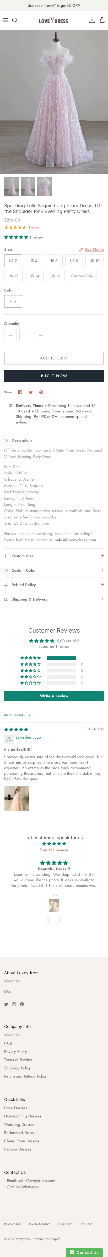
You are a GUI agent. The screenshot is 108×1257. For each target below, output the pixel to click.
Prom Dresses (15, 1108)
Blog (8, 991)
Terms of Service (18, 1060)
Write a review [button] (54, 696)
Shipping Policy (17, 1068)
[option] (54, 102)
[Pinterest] (22, 1004)
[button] (16, 237)
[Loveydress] (54, 20)
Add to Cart (54, 358)
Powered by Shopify (46, 1239)
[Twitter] (6, 1004)
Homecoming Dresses (22, 1116)
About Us (12, 981)
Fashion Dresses (17, 1149)
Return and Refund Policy (25, 1076)
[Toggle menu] (6, 20)
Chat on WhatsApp (23, 1187)
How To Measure (39, 1224)
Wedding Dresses (19, 1124)
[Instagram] (14, 1004)
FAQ (8, 1043)
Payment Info (12, 1224)
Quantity (11, 324)
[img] (16, 730)
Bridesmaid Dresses (20, 1133)
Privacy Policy (15, 1051)
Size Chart (86, 1224)
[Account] (90, 20)
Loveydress (23, 1239)
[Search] (17, 20)
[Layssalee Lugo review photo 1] (16, 798)
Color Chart (64, 1224)
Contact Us (86, 1252)
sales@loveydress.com (36, 1181)
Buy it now (54, 376)
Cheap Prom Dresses (21, 1141)
